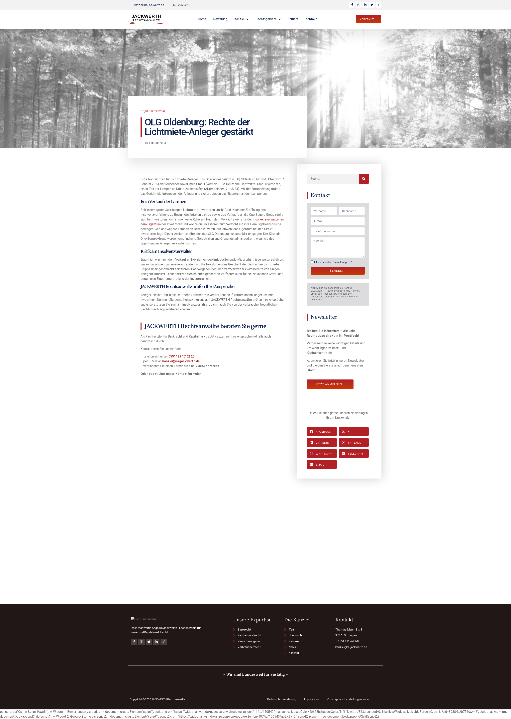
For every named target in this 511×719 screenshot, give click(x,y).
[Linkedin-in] (365, 5)
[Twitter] (372, 5)
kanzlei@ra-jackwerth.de (181, 361)
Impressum (311, 699)
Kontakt (311, 19)
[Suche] (364, 179)
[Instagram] (358, 5)
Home (202, 19)
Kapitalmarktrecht (153, 111)
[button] (322, 431)
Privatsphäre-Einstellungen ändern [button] (349, 699)
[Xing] (378, 5)
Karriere (293, 19)
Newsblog (220, 19)
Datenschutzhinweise (322, 296)
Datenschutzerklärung (281, 699)
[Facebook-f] (352, 5)
